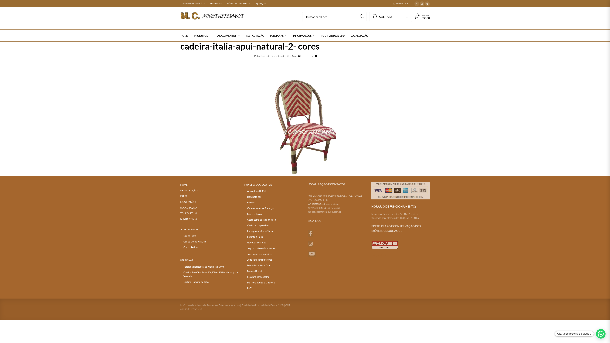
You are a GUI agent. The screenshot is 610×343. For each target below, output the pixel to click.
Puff (249, 288)
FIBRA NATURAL (216, 4)
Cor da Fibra (189, 235)
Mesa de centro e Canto (259, 265)
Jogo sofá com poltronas (259, 259)
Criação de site (379, 255)
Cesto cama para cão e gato (261, 219)
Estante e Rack (255, 236)
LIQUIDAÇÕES (260, 4)
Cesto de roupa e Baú (258, 225)
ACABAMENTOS (189, 229)
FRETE (183, 196)
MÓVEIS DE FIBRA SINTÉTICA (194, 4)
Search (362, 16)
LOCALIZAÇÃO (188, 207)
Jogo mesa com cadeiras (259, 253)
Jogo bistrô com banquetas (261, 248)
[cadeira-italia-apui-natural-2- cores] (305, 124)
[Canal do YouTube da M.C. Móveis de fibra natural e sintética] (312, 253)
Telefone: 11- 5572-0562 (325, 203)
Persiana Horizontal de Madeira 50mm (203, 266)
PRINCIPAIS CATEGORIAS (258, 184)
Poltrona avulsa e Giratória (261, 282)
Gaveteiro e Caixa (256, 242)
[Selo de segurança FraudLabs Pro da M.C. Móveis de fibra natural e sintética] (384, 244)
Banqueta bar (254, 196)
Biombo (251, 202)
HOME (184, 184)
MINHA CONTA (402, 4)
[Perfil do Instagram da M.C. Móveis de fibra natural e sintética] (310, 243)
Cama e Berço (254, 213)
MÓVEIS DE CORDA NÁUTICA (238, 4)
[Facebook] (416, 3)
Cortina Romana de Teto (196, 281)
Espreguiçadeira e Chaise (260, 231)
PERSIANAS (186, 260)
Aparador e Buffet (256, 191)
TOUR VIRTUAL (188, 213)
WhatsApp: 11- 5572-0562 (325, 207)
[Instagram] (427, 3)
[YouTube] (422, 3)
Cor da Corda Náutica (194, 241)
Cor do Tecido (190, 247)
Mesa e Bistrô (254, 271)
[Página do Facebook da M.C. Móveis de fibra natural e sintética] (310, 233)
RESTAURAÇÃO (188, 190)
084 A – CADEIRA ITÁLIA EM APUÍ (337, 55)
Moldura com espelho (258, 276)
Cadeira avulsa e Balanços (260, 208)
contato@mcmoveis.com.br (326, 211)
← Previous (186, 63)
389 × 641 (306, 55)
